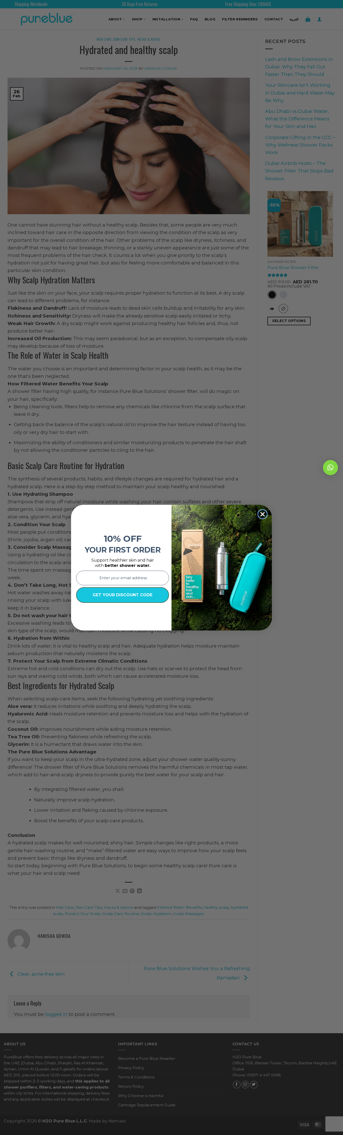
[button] (330, 467)
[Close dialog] (262, 514)
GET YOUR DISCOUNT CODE (122, 595)
